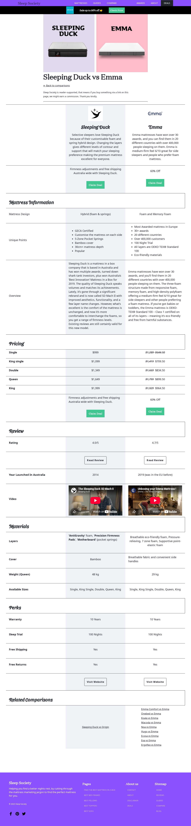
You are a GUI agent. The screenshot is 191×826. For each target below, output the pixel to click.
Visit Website (95, 682)
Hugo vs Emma (149, 731)
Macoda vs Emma (151, 722)
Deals (167, 3)
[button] (80, 3)
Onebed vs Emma (151, 713)
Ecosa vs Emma (149, 736)
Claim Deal (95, 185)
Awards (141, 3)
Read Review (95, 460)
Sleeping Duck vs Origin (95, 727)
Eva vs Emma (148, 740)
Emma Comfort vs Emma (155, 709)
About (154, 3)
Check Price (116, 10)
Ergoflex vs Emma (151, 745)
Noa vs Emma (149, 727)
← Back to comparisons (56, 85)
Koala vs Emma (149, 718)
